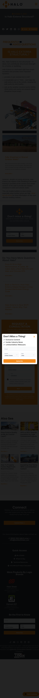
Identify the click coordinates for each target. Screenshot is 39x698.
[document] (19, 349)
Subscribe (19, 361)
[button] (34, 337)
